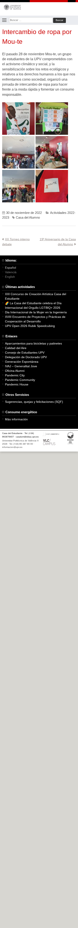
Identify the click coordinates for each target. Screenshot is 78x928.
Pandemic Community (20, 380)
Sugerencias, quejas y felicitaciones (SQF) (34, 401)
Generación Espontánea (21, 361)
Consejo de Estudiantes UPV (24, 352)
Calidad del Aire (15, 348)
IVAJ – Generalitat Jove (21, 366)
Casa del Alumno (28, 217)
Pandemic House (16, 384)
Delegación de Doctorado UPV (26, 357)
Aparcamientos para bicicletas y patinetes (33, 343)
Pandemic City (15, 375)
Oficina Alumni (14, 370)
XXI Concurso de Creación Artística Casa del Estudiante (35, 296)
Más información (16, 419)
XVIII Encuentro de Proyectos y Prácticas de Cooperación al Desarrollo (35, 319)
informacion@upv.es (12, 447)
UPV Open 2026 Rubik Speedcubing (30, 326)
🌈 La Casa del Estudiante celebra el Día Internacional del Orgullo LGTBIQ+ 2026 (33, 305)
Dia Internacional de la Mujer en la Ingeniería (36, 312)
